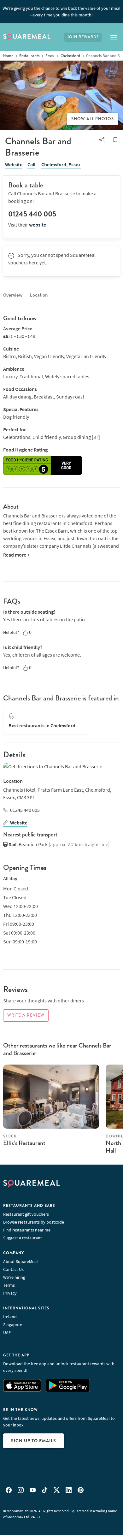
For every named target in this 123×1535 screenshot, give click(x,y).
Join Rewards (83, 37)
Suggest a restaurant (22, 1238)
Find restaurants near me (26, 1230)
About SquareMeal (20, 1261)
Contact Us (13, 1269)
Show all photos (92, 119)
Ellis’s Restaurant (24, 1143)
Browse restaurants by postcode (33, 1222)
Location (39, 295)
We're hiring (14, 1277)
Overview (12, 295)
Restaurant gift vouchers (26, 1214)
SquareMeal (26, 37)
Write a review (25, 1015)
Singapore (12, 1324)
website (37, 224)
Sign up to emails (33, 1441)
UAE (7, 1332)
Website (13, 164)
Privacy (10, 1293)
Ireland (10, 1317)
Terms (9, 1285)
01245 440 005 (25, 810)
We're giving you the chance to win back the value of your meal (61, 11)
